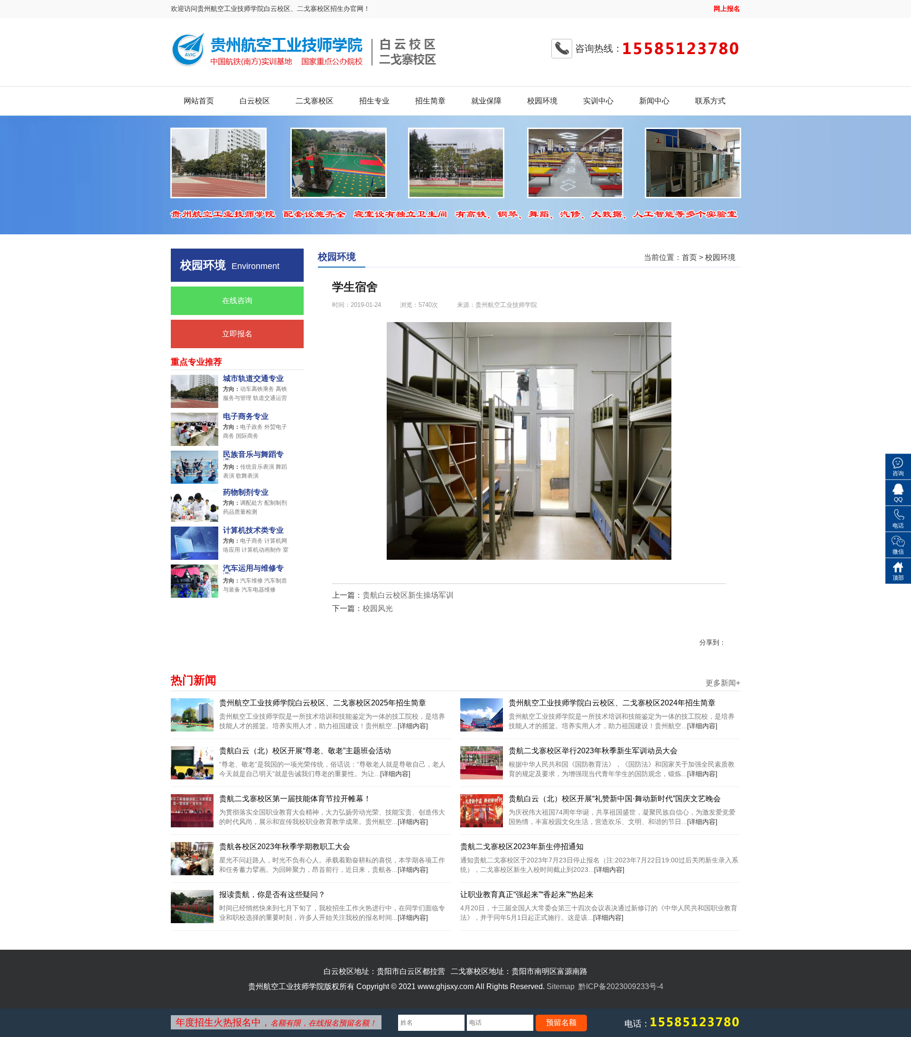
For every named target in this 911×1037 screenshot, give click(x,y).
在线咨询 (237, 300)
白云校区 (255, 101)
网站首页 (199, 101)
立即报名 (237, 334)
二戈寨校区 (315, 101)
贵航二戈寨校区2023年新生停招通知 (522, 847)
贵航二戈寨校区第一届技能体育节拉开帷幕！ (295, 799)
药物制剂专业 (246, 492)
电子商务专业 (246, 416)
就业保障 (486, 101)
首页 (689, 257)
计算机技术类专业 (253, 530)
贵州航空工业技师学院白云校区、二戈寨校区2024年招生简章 (612, 703)
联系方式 (710, 101)
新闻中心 (654, 101)
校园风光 (378, 608)
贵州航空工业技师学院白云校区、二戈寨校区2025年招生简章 (322, 703)
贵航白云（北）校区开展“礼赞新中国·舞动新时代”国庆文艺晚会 (615, 799)
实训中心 (598, 101)
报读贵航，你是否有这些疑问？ (272, 894)
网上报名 (727, 8)
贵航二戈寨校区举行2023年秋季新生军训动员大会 (593, 751)
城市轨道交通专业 (253, 378)
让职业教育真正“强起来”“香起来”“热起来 (527, 894)
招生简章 (430, 101)
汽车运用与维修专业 (253, 569)
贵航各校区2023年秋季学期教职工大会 (284, 847)
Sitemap (561, 986)
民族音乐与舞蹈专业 (253, 455)
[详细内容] (413, 726)
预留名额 (561, 1022)
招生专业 (374, 101)
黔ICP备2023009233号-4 (620, 986)
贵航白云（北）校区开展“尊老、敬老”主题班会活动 (305, 751)
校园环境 (542, 101)
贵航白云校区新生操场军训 (408, 595)
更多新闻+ (723, 683)
